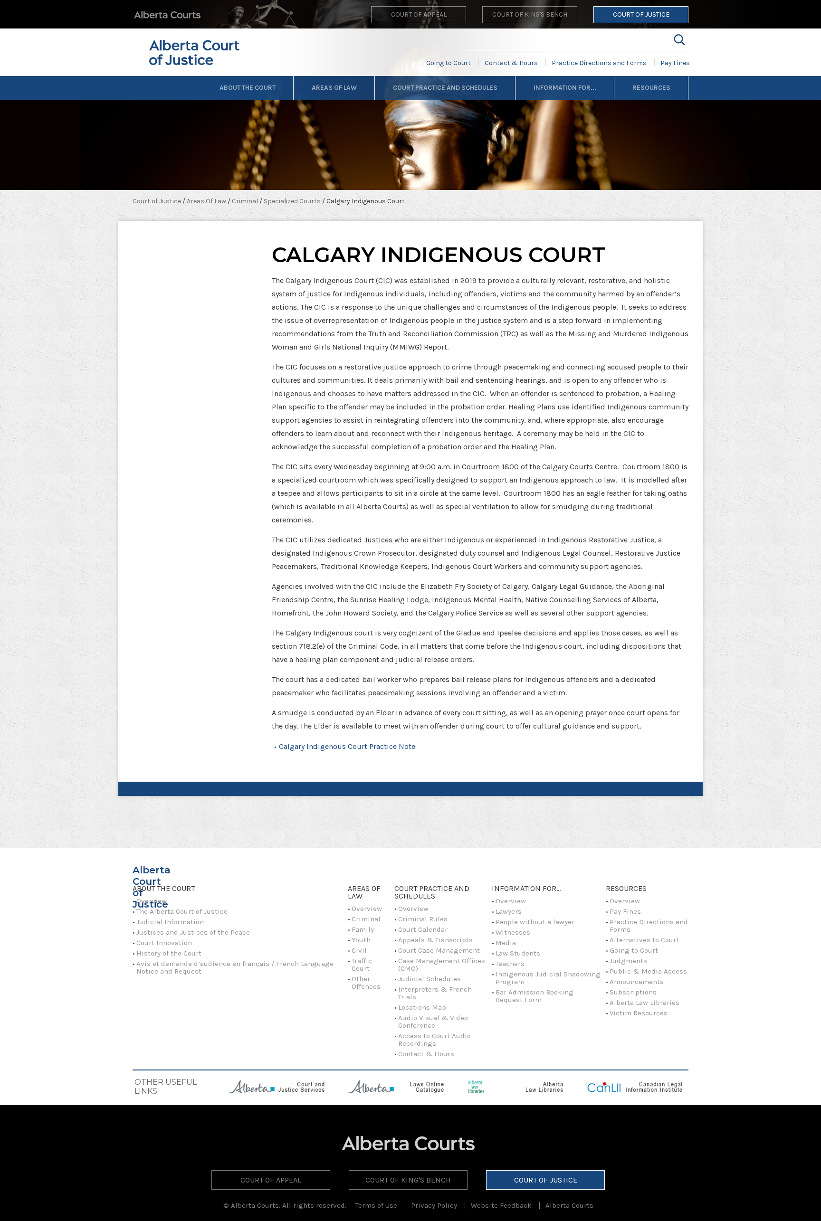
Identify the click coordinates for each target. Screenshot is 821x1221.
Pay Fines (675, 63)
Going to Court (448, 63)
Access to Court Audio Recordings (434, 1040)
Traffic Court (362, 964)
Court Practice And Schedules (445, 88)
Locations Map (422, 1007)
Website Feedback (501, 1205)
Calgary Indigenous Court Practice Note (347, 746)
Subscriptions (633, 992)
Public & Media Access (648, 971)
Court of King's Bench (529, 14)
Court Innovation (164, 942)
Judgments (628, 960)
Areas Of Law (334, 88)
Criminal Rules (423, 919)
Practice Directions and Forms (599, 63)
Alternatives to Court (644, 940)
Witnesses (513, 932)
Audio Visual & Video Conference (433, 1021)
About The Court (248, 88)
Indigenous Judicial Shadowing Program (548, 978)
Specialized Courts (293, 201)
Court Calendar (423, 929)
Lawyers (509, 911)
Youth (361, 940)
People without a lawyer (535, 922)
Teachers (510, 963)
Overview (151, 901)
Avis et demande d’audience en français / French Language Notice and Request (235, 967)
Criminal (245, 201)
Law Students (518, 953)
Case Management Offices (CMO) (441, 964)
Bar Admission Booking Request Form (534, 996)
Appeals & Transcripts (435, 940)
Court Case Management (439, 950)
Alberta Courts (569, 1205)
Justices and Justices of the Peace (193, 932)
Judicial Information (170, 922)
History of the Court (168, 953)
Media (506, 942)
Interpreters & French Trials (435, 993)
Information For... (565, 88)
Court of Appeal (419, 14)
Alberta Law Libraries (644, 1002)
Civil (359, 950)
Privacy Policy (434, 1205)
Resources (651, 88)
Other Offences (366, 983)
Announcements (637, 981)
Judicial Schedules (430, 979)
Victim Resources (639, 1013)
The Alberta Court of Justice (182, 911)
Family (363, 929)
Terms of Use (376, 1205)
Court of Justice (641, 14)
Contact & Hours (511, 63)
